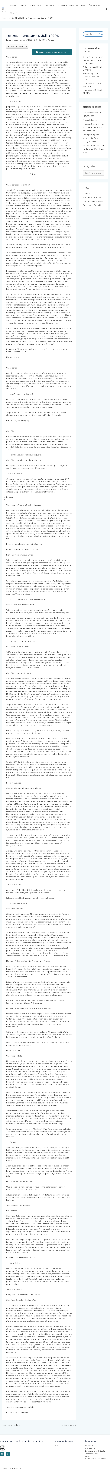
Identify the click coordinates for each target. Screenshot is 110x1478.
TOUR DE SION (39, 40)
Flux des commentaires (93, 201)
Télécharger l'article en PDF (53, 52)
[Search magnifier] (101, 34)
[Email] (2, 1454)
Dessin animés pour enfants (95, 1459)
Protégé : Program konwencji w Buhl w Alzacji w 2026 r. (91, 138)
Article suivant (69, 1425)
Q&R (83, 5)
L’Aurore (88, 1456)
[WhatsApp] (8, 1454)
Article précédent (11, 1425)
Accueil (13, 5)
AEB (56, 1446)
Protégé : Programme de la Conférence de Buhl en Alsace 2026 (93, 127)
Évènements (94, 5)
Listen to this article (18, 46)
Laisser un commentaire (16, 40)
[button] (40, 5)
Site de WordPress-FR (92, 205)
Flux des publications (92, 197)
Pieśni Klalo (89, 1446)
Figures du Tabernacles (67, 5)
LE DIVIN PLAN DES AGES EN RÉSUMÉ (93, 60)
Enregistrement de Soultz (95, 1451)
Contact (13, 13)
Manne (23, 5)
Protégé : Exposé (90, 120)
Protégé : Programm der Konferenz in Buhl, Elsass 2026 (93, 148)
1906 (30, 40)
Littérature (34, 5)
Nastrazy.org (90, 1448)
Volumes (48, 5)
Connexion (87, 194)
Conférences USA (91, 1454)
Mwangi (86, 90)
